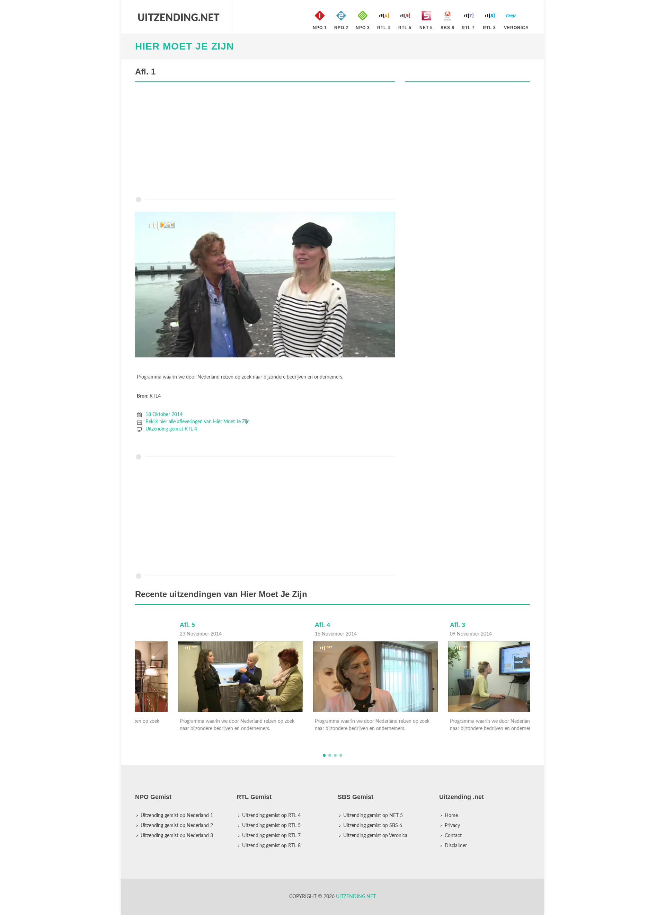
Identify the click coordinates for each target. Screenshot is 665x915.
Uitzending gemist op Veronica (375, 835)
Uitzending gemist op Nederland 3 (177, 835)
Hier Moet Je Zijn (184, 46)
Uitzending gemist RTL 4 (171, 429)
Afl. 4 (279, 624)
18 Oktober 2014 (164, 414)
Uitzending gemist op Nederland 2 (177, 825)
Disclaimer (456, 845)
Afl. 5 (144, 624)
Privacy (452, 825)
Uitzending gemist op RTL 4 (271, 815)
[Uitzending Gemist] (178, 17)
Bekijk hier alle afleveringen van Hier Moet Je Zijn (197, 421)
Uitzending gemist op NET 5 (373, 815)
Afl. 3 (414, 624)
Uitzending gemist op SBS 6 (372, 825)
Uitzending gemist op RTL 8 (271, 845)
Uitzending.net (356, 896)
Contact (453, 835)
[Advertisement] (265, 140)
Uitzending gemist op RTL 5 (271, 825)
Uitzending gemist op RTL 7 (271, 835)
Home (451, 815)
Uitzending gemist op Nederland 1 (177, 815)
